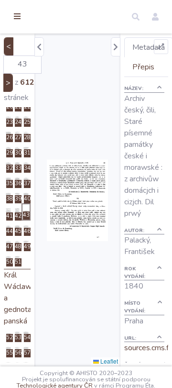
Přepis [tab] (143, 67)
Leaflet (108, 361)
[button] (135, 16)
